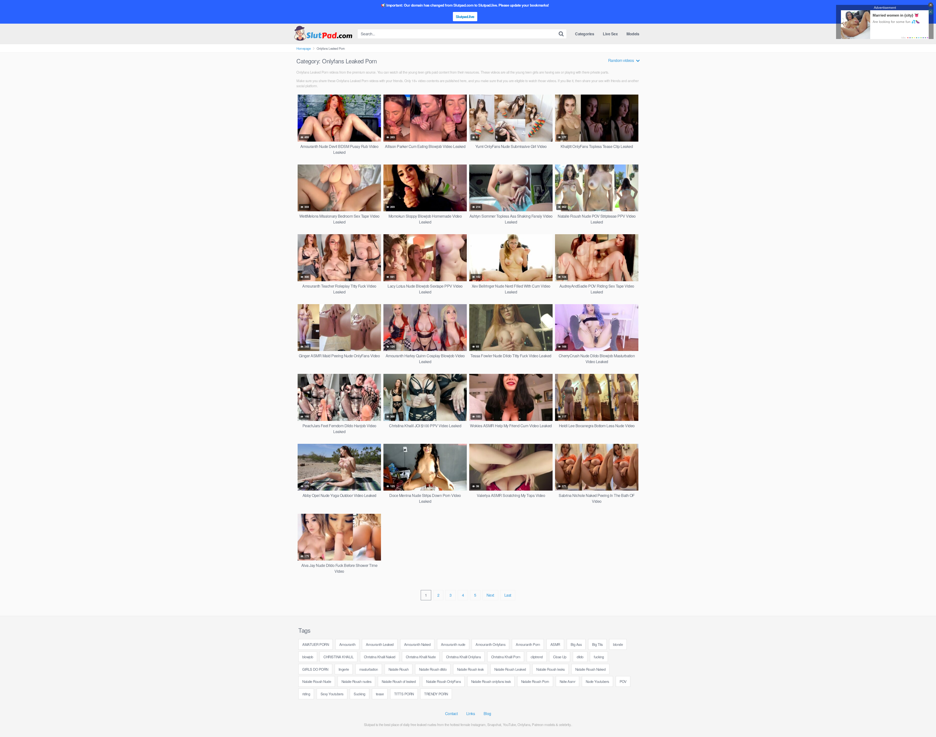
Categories (584, 34)
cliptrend (537, 656)
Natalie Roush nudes (356, 681)
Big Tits (597, 644)
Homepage (303, 48)
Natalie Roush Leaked (510, 669)
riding (306, 693)
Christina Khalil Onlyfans (463, 656)
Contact (451, 713)
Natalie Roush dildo (433, 669)
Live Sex (610, 34)
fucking (599, 656)
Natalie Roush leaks (550, 669)
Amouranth (347, 644)
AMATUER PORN (315, 644)
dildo (580, 656)
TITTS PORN (404, 693)
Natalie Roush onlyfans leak (491, 681)
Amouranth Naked (417, 644)
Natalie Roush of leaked (399, 681)
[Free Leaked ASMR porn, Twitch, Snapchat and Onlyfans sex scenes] (322, 34)
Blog (487, 713)
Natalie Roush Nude (316, 681)
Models (632, 34)
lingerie (344, 669)
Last (507, 595)
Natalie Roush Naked (590, 669)
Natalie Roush (399, 669)
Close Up (559, 656)
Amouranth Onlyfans (490, 644)
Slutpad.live (465, 16)
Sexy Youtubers (332, 693)
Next (490, 595)
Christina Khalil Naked (379, 656)
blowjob (307, 656)
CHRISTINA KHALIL (338, 656)
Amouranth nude (453, 644)
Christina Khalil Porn (505, 656)
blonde (618, 644)
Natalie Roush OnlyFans (443, 681)
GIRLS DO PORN (315, 669)
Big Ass (576, 644)
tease (380, 693)
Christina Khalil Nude (421, 656)
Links (470, 713)
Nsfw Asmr (567, 681)
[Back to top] (922, 721)
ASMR (555, 644)
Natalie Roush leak (470, 669)
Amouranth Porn (528, 644)
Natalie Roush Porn (535, 681)
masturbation (368, 669)
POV (623, 681)
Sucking (359, 693)
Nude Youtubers (597, 681)
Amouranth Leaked (380, 644)
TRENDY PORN (436, 693)
